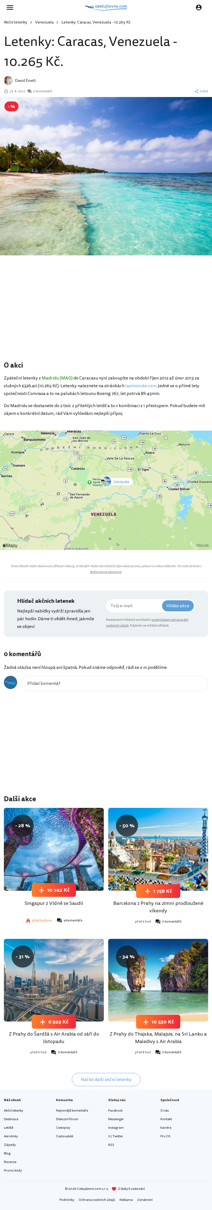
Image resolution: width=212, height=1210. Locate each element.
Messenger (116, 1119)
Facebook (115, 1110)
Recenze (10, 1162)
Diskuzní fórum (67, 1119)
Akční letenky (15, 22)
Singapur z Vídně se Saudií (54, 903)
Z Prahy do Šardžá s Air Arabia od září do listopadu (54, 1037)
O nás (164, 1110)
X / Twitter (115, 1136)
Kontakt (166, 1119)
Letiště (8, 1127)
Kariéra (165, 1127)
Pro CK (165, 1136)
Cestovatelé (64, 1136)
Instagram (116, 1127)
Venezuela (44, 22)
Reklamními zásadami (105, 572)
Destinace (11, 1119)
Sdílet (204, 91)
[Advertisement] (106, 316)
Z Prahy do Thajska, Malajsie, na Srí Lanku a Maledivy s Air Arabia (158, 1037)
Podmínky (66, 1200)
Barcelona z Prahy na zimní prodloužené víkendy (158, 907)
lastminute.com (140, 386)
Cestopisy (63, 1127)
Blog (7, 1153)
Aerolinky (11, 1136)
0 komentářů (42, 91)
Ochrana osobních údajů (97, 1200)
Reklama (126, 1200)
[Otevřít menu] (12, 7)
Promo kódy (13, 1170)
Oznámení (145, 1200)
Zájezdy (10, 1145)
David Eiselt (25, 80)
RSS (111, 1145)
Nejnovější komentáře (72, 1110)
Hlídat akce (177, 606)
